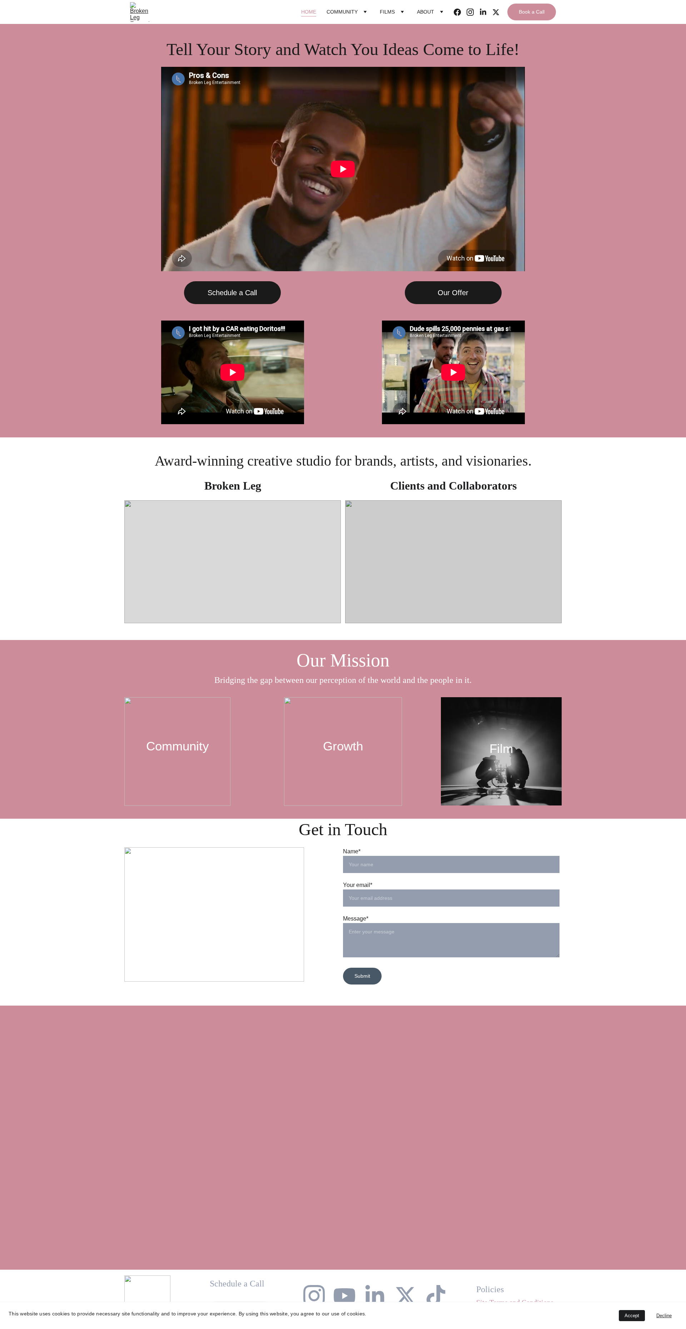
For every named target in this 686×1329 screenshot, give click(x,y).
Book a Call (532, 12)
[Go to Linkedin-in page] (485, 12)
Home (308, 12)
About (425, 12)
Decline (664, 1315)
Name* (352, 851)
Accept (632, 1315)
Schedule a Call (232, 293)
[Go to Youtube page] (344, 1295)
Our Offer (453, 293)
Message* (355, 919)
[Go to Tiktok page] (436, 1295)
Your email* (357, 885)
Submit (362, 976)
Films (387, 12)
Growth (343, 746)
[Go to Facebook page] (460, 12)
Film (501, 748)
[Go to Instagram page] (473, 12)
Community (342, 12)
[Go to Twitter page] (495, 12)
